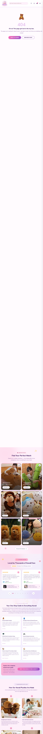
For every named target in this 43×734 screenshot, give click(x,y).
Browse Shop (28, 37)
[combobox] (16, 3)
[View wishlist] (31, 3)
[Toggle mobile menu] (40, 3)
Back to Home (15, 37)
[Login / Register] (34, 3)
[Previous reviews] (9, 593)
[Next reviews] (33, 593)
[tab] (13, 593)
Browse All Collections (20, 548)
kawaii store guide (17, 609)
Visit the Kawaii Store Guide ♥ (28, 669)
